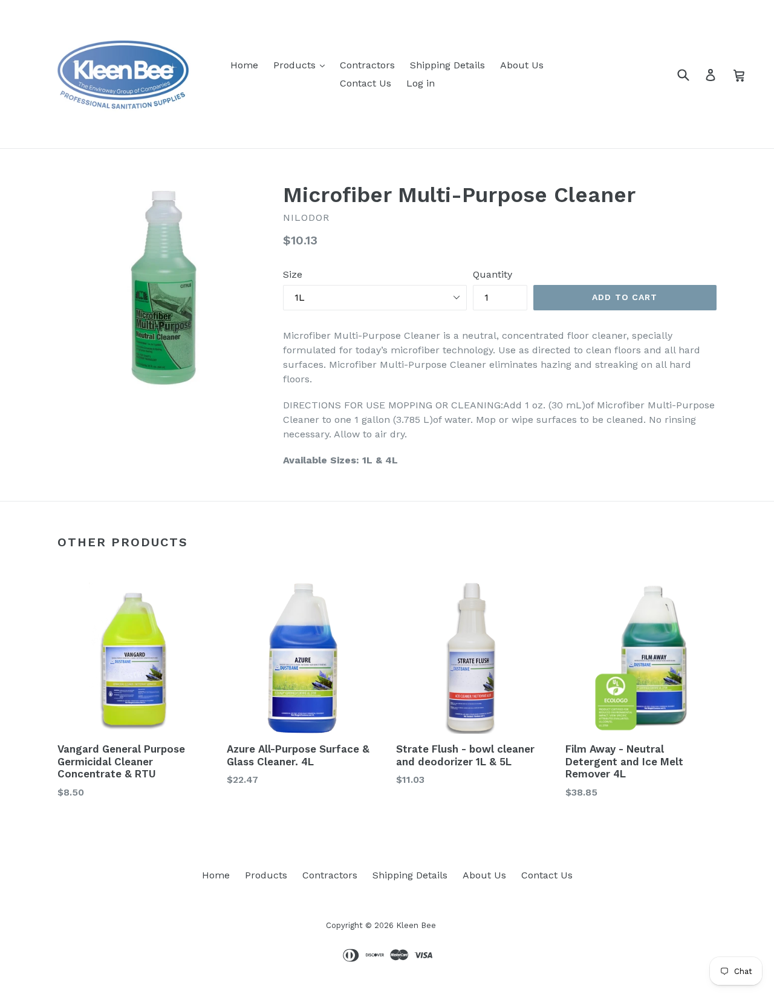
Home (244, 65)
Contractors (367, 65)
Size (292, 274)
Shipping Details (447, 65)
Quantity (492, 274)
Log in (420, 83)
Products (296, 65)
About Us (522, 65)
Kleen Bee (416, 925)
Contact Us (365, 83)
